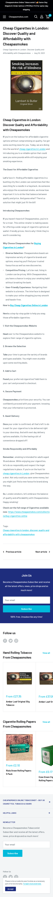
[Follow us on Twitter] (11, 640)
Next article (41, 551)
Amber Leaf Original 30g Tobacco (18, 703)
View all (46, 653)
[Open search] (36, 16)
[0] (47, 16)
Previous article (13, 551)
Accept (11, 889)
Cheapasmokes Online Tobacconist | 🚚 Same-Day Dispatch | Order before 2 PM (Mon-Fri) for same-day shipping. (26, 6)
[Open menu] (4, 17)
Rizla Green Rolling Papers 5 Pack (18, 772)
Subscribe (26, 608)
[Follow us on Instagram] (16, 640)
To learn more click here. (32, 884)
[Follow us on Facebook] (5, 640)
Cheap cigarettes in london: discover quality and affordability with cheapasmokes (26, 532)
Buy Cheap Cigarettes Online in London (29, 305)
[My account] (41, 16)
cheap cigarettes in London (32, 149)
